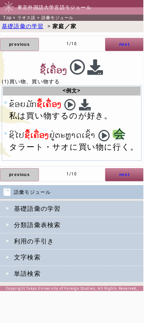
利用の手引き (34, 241)
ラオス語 (26, 17)
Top (7, 17)
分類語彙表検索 (37, 225)
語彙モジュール (57, 17)
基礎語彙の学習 (37, 208)
